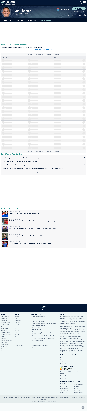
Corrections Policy (65, 397)
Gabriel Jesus (4, 318)
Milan (16, 333)
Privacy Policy (74, 397)
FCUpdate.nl (63, 386)
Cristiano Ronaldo (6, 346)
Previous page (39, 54)
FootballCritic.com (78, 384)
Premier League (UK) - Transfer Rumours (43, 338)
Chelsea (17, 324)
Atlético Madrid (19, 345)
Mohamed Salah (5, 332)
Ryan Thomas (22, 11)
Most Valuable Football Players (40, 343)
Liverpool (17, 326)
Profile (5, 20)
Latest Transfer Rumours (39, 319)
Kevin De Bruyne (5, 322)
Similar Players (32, 20)
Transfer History (20, 20)
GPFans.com (77, 386)
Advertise (16, 397)
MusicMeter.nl (77, 388)
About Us (4, 397)
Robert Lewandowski (6, 340)
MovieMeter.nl (64, 388)
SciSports (76, 333)
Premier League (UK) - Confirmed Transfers (43, 336)
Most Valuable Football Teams (40, 345)
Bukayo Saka (4, 330)
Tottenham (18, 320)
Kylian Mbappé (5, 344)
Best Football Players (37, 340)
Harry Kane (4, 338)
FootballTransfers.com (66, 384)
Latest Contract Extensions (39, 321)
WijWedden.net (64, 390)
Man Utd (17, 318)
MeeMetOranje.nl (78, 392)
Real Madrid (18, 335)
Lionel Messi (4, 342)
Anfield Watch (64, 392)
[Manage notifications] (83, 407)
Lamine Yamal (5, 351)
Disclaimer (82, 397)
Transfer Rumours (45, 20)
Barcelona (17, 337)
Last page (57, 54)
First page (30, 54)
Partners (10, 397)
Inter (16, 339)
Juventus (17, 331)
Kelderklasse (77, 390)
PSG (16, 341)
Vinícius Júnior (5, 348)
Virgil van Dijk (4, 328)
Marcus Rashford (6, 334)
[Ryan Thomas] (6, 12)
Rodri (2, 336)
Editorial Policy (55, 397)
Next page (49, 54)
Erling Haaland (5, 316)
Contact (34, 397)
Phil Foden (4, 320)
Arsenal (17, 316)
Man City (17, 322)
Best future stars (36, 347)
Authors (43, 399)
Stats (11, 20)
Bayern (17, 343)
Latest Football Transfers (38, 316)
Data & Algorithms (25, 397)
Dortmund (17, 328)
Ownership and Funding (43, 397)
